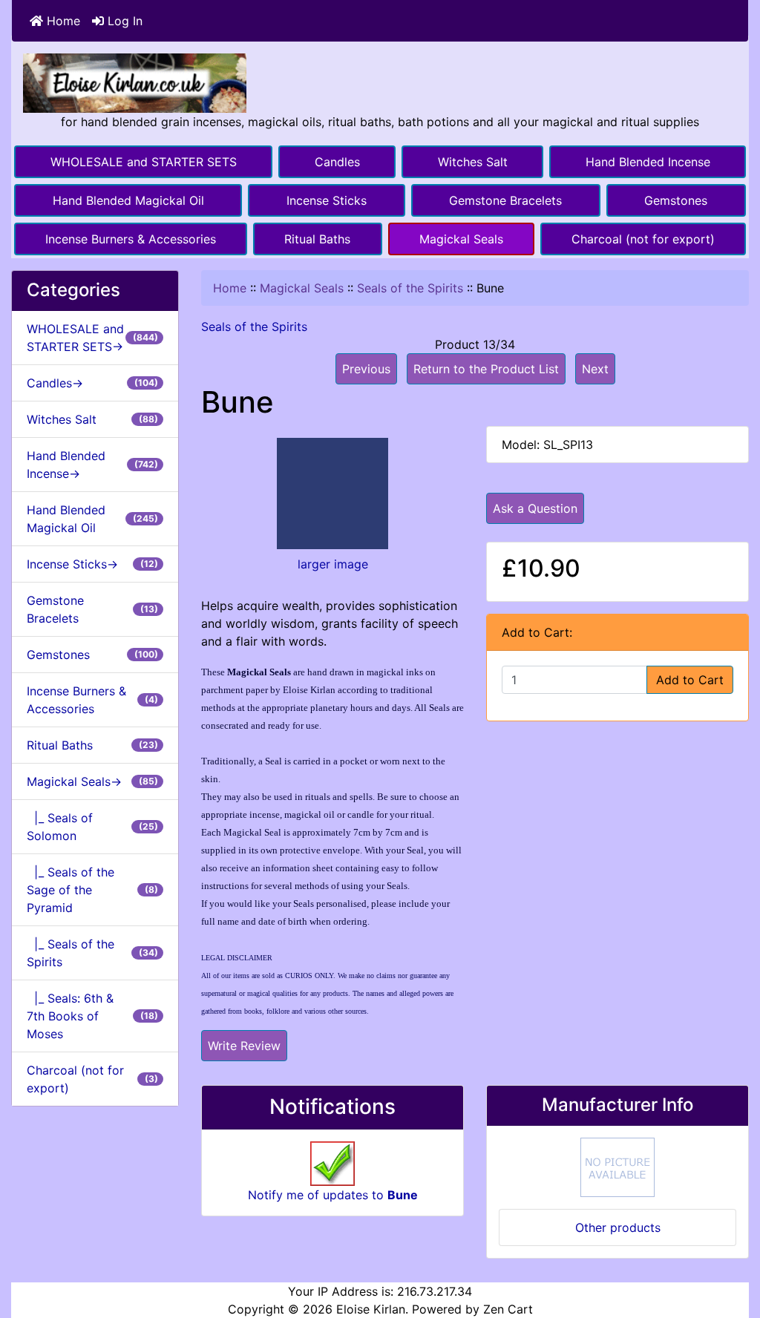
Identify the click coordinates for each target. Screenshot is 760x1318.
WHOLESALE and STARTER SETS (143, 161)
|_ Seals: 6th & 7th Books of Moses (92, 1016)
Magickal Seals (461, 239)
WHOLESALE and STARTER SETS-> (92, 337)
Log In (123, 20)
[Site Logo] (134, 82)
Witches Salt (473, 161)
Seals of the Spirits (410, 288)
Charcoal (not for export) (643, 239)
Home (61, 20)
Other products (618, 1227)
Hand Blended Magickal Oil (128, 200)
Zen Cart (508, 1309)
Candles (337, 161)
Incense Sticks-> (92, 564)
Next (595, 368)
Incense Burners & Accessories (130, 239)
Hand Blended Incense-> (92, 464)
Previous (366, 368)
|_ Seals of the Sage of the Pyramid (92, 890)
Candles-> (92, 383)
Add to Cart (690, 679)
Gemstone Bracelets (505, 200)
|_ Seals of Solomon (92, 826)
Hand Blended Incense (648, 161)
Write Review (244, 1045)
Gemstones (675, 200)
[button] (732, 1244)
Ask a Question (535, 508)
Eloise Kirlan (370, 1309)
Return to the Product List (486, 368)
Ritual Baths (317, 239)
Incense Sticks (326, 200)
